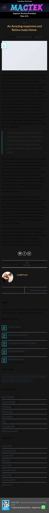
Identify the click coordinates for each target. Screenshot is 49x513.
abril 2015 (6, 460)
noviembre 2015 (9, 451)
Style (24, 23)
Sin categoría (7, 416)
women (18, 381)
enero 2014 (7, 475)
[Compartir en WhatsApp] (20, 254)
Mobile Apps (7, 411)
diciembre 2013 (8, 480)
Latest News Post (15, 359)
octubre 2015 (8, 455)
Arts (4, 376)
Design (19, 376)
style (12, 381)
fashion (26, 376)
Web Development (10, 431)
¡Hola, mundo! (14, 327)
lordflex (38, 37)
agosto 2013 (7, 485)
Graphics (42, 376)
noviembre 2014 (9, 470)
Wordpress (27, 381)
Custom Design (8, 402)
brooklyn (11, 376)
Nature (5, 381)
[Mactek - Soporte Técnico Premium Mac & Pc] (26, 7)
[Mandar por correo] (29, 254)
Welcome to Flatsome (17, 335)
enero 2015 (7, 465)
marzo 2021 (7, 446)
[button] (4, 8)
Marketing (6, 407)
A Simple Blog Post (16, 351)
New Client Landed (39, 290)
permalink (26, 265)
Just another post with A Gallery (22, 343)
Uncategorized (8, 426)
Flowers (34, 376)
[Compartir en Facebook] (24, 254)
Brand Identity (8, 397)
